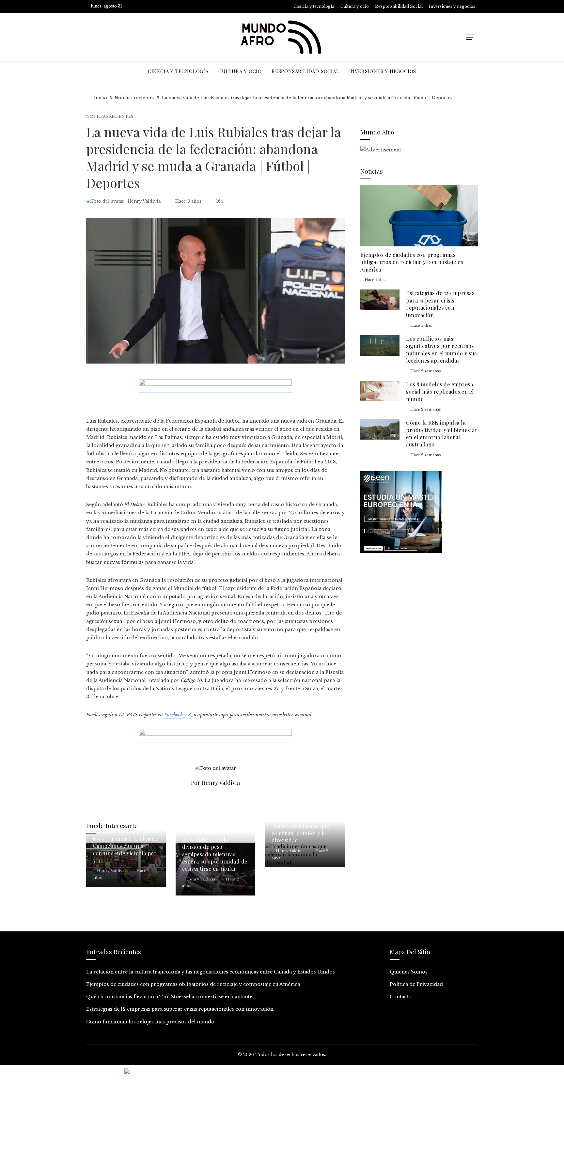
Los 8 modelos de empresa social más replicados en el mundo (440, 391)
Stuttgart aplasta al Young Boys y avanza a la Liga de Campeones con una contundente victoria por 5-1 (126, 846)
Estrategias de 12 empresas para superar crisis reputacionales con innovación (440, 303)
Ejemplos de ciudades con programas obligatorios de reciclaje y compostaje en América (412, 262)
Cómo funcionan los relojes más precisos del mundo (150, 1022)
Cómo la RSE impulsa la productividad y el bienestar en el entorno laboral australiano (442, 433)
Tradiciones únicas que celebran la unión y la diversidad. (300, 833)
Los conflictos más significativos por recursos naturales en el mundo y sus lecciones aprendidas (441, 349)
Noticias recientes (109, 116)
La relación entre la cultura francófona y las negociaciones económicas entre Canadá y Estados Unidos (210, 972)
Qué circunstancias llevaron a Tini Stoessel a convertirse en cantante (169, 997)
